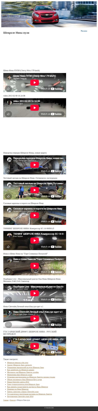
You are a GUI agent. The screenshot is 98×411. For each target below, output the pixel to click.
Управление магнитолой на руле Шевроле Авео (25, 367)
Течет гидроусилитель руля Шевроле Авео (23, 384)
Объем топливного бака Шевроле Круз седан (24, 380)
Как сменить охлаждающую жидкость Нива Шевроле (27, 387)
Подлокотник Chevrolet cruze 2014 (20, 396)
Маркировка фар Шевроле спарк (19, 375)
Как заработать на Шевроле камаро (20, 370)
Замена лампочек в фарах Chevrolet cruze (23, 392)
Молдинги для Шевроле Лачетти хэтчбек (23, 372)
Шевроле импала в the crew (17, 363)
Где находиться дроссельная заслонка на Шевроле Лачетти (29, 394)
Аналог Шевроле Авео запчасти (19, 365)
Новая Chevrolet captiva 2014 (18, 382)
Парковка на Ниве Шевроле (17, 389)
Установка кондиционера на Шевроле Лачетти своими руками (31, 377)
